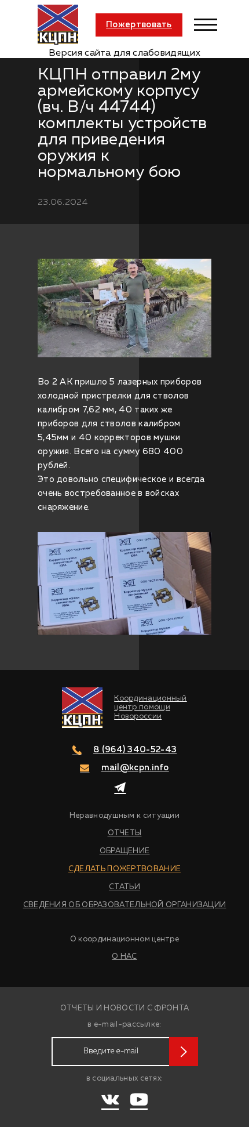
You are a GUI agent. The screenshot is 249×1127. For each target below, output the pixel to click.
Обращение (125, 851)
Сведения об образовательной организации (124, 905)
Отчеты (125, 833)
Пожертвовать (139, 24)
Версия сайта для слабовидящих (124, 53)
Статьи (124, 887)
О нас (124, 957)
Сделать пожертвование (124, 869)
